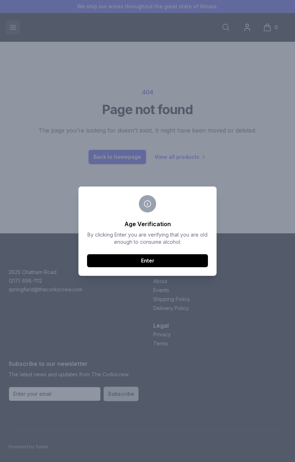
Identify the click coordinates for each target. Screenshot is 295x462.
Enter (147, 260)
